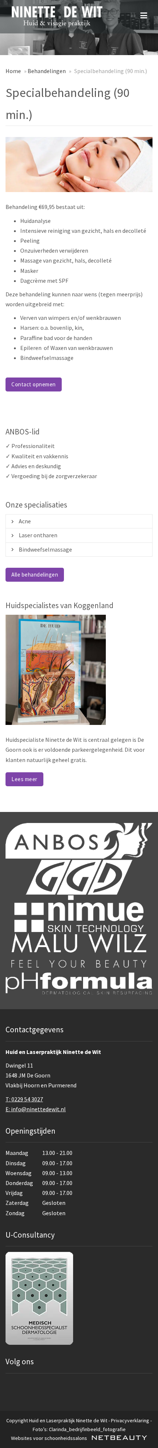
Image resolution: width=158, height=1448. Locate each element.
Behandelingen (47, 71)
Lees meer (24, 779)
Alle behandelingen (34, 574)
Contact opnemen (33, 384)
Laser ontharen (38, 535)
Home (13, 71)
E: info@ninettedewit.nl (36, 1109)
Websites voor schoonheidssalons (49, 1438)
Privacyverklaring (130, 1420)
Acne (25, 521)
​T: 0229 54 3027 (24, 1099)
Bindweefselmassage (45, 549)
